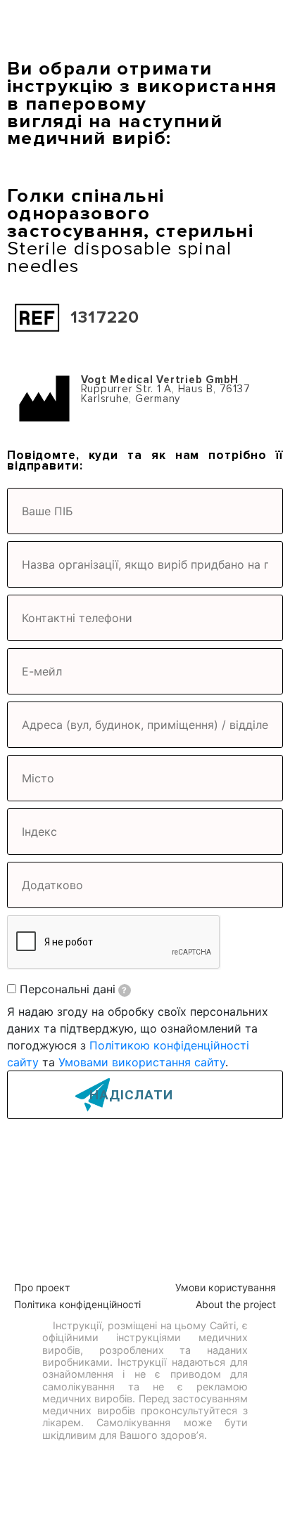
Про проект (42, 1287)
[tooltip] (124, 990)
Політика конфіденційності (77, 1304)
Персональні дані (73, 989)
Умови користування (225, 1287)
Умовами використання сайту (141, 1062)
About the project (236, 1304)
